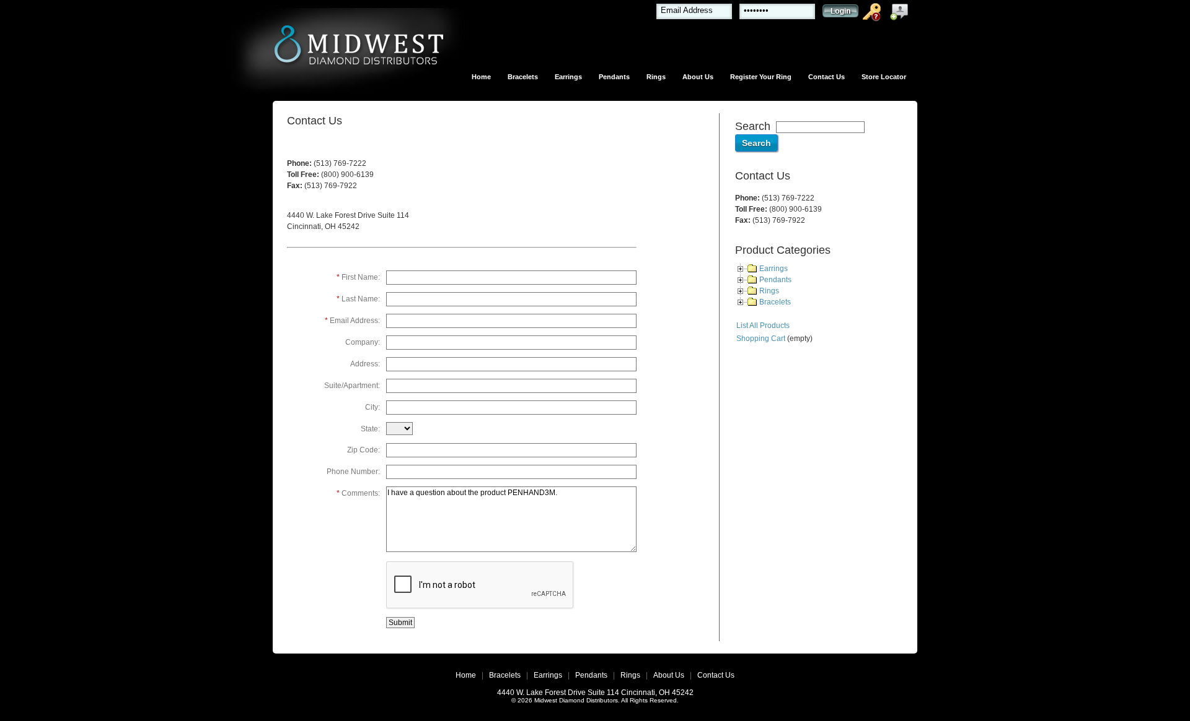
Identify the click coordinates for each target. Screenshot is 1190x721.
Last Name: (358, 299)
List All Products (763, 325)
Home (481, 76)
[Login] (840, 13)
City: (372, 407)
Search (752, 126)
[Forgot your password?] (874, 14)
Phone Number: (353, 471)
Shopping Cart (760, 338)
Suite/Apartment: (352, 385)
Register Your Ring (760, 76)
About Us (697, 76)
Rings (656, 76)
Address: (365, 364)
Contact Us (826, 76)
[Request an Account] (901, 14)
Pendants (614, 76)
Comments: (358, 493)
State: (370, 429)
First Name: (358, 277)
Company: (362, 342)
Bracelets (523, 76)
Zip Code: (363, 450)
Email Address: (352, 320)
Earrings (568, 76)
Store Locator (884, 76)
